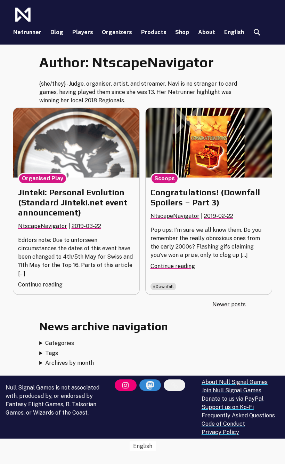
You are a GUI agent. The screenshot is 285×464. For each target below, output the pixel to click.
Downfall (165, 286)
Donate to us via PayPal (232, 398)
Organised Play (42, 178)
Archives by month (69, 363)
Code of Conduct (223, 423)
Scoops (164, 178)
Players (82, 32)
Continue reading (40, 284)
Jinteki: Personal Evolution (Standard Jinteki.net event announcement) (73, 202)
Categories (59, 343)
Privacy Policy (220, 432)
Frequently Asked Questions (238, 415)
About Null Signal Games (235, 382)
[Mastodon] (150, 385)
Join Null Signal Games (231, 390)
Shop (182, 32)
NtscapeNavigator (42, 226)
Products (153, 32)
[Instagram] (125, 385)
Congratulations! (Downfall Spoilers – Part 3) (205, 197)
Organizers (117, 32)
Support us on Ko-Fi (228, 407)
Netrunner (27, 32)
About (206, 32)
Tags (51, 353)
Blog (56, 32)
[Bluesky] (174, 385)
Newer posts (229, 304)
